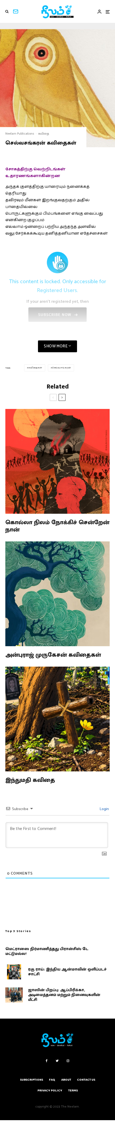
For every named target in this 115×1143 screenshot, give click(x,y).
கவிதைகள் (35, 367)
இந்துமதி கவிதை (30, 780)
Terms (73, 1090)
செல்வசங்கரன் (61, 367)
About (66, 1079)
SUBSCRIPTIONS (31, 1079)
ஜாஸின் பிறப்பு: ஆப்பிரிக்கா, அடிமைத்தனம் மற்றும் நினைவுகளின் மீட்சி (64, 995)
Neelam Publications (19, 133)
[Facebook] (47, 1060)
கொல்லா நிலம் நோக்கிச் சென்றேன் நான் (57, 526)
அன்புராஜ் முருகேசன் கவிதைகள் (53, 655)
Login (104, 809)
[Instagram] (68, 1060)
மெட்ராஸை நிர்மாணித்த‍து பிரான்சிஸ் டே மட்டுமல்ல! (47, 951)
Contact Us (86, 1079)
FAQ (52, 1079)
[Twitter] (57, 1060)
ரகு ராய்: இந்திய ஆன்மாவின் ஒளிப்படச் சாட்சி (67, 972)
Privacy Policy (49, 1090)
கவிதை (43, 133)
